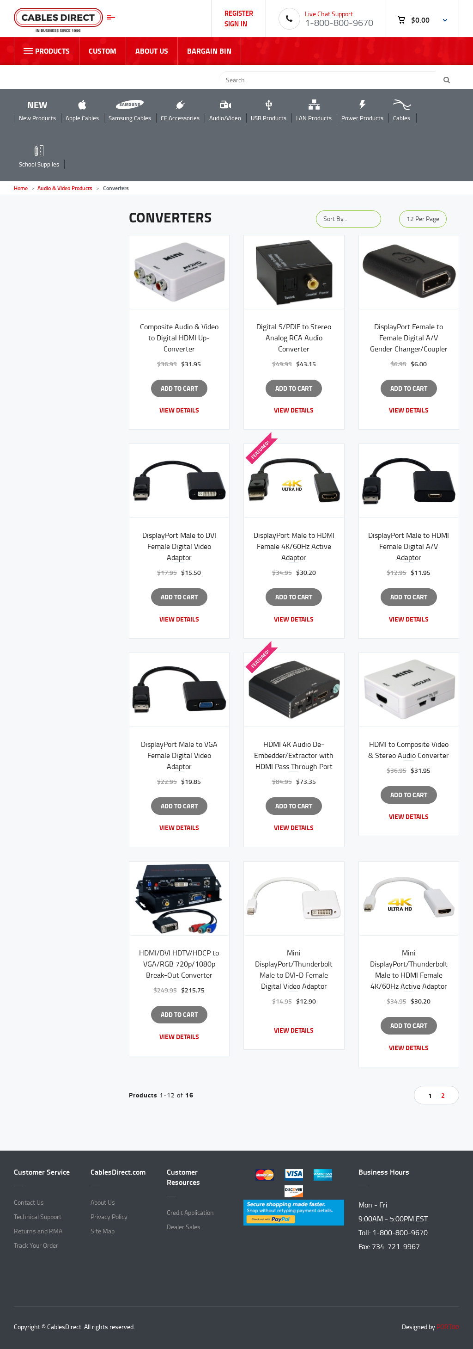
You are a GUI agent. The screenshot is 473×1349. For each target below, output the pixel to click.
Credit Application (190, 1212)
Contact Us (29, 1202)
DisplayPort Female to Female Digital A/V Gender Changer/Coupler (409, 337)
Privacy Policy (109, 1216)
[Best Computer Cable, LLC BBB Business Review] (294, 1260)
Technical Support (37, 1216)
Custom (102, 50)
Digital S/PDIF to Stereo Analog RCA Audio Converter (293, 337)
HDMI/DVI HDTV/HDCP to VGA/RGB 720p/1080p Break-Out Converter (179, 964)
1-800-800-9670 (339, 22)
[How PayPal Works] (293, 1211)
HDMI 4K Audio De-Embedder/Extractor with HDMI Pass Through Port (294, 755)
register (238, 12)
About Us (151, 50)
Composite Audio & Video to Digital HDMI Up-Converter (179, 337)
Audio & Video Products (64, 188)
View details (179, 410)
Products (52, 50)
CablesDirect (64, 22)
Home (21, 188)
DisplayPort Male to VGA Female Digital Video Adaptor (179, 755)
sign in (235, 23)
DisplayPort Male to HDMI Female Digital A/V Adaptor (408, 546)
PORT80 (448, 1326)
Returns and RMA (38, 1230)
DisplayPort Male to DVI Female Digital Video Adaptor (179, 546)
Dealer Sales (183, 1226)
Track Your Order (36, 1245)
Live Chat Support (329, 13)
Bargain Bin (209, 50)
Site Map (103, 1230)
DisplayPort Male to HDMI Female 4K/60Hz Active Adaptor (294, 546)
